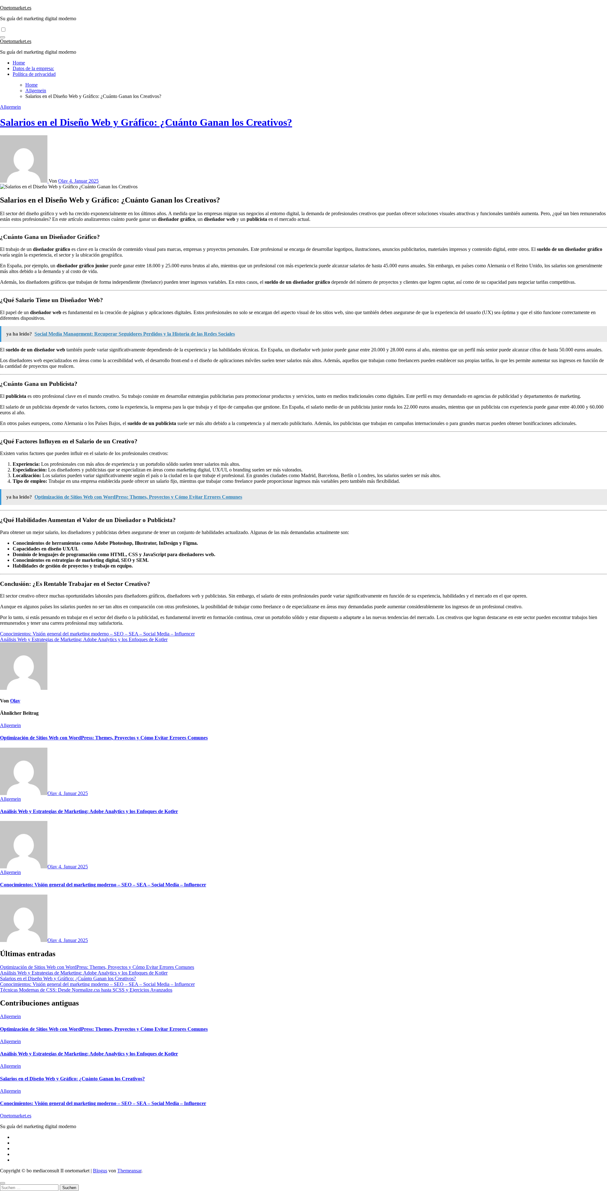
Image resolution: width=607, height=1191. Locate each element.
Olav (63, 181)
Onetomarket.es (15, 7)
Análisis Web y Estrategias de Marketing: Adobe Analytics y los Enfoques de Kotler (89, 811)
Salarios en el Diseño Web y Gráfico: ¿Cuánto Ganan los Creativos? (146, 122)
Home (19, 62)
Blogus (100, 1170)
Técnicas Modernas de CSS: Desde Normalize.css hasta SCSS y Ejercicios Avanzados (86, 990)
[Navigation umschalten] (2, 37)
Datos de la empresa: (33, 68)
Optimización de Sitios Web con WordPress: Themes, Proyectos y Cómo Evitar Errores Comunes (104, 737)
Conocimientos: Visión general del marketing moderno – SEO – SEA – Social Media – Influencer (103, 884)
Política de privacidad (34, 74)
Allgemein (10, 107)
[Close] (2, 1183)
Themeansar (129, 1170)
